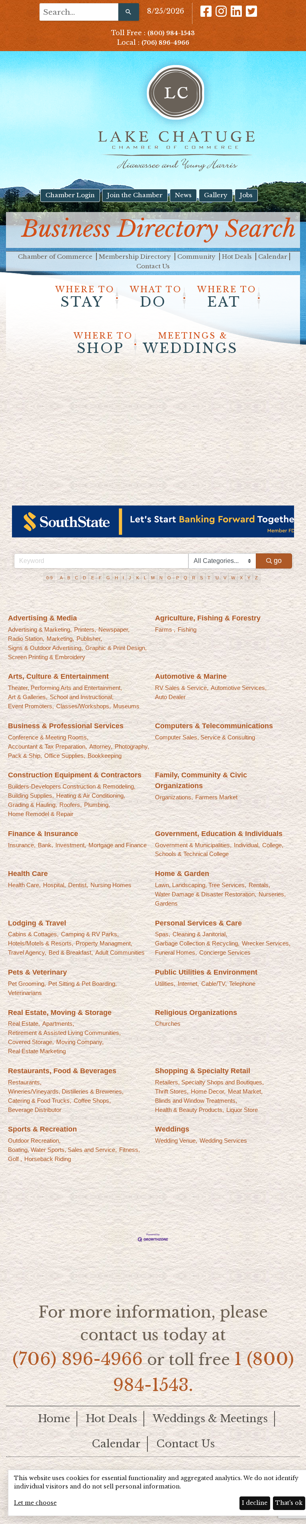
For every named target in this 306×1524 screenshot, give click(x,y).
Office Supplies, (64, 755)
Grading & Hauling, (32, 804)
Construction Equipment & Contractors (74, 775)
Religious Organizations (196, 1013)
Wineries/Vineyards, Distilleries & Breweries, (66, 1091)
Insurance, (21, 845)
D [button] (84, 577)
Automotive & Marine (191, 676)
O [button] (169, 577)
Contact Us (153, 266)
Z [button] (256, 577)
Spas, (162, 934)
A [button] (61, 577)
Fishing (187, 629)
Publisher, (89, 638)
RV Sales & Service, (181, 687)
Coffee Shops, (92, 1100)
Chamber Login (70, 195)
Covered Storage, (31, 1041)
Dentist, (78, 885)
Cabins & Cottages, (33, 934)
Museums (126, 706)
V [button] (225, 577)
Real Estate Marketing (37, 1051)
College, (272, 845)
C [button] (76, 577)
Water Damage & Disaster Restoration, (205, 894)
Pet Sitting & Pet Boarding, (82, 983)
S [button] (201, 577)
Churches (167, 1023)
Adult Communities (120, 952)
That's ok (288, 1502)
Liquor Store (242, 1109)
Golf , (15, 1158)
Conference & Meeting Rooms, (48, 737)
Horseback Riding (47, 1158)
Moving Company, (80, 1041)
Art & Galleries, (27, 697)
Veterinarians (25, 992)
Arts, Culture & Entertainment (58, 676)
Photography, (132, 746)
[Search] (128, 12)
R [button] (193, 577)
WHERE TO (84, 297)
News (183, 195)
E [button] (92, 577)
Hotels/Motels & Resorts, (40, 943)
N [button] (161, 577)
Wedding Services (223, 1140)
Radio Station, (26, 638)
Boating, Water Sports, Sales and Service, (62, 1149)
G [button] (108, 577)
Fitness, (129, 1149)
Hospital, (54, 885)
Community (197, 256)
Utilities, (165, 983)
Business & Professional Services (66, 726)
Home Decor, (208, 1091)
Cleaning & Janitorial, (200, 934)
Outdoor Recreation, (34, 1140)
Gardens (166, 903)
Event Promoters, (31, 706)
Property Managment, (104, 943)
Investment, (70, 845)
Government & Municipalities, (193, 845)
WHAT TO (156, 297)
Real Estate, (24, 1023)
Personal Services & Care (198, 923)
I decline (254, 1502)
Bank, (45, 845)
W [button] (233, 577)
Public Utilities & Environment (206, 972)
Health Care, (24, 885)
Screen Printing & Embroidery (46, 657)
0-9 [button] (49, 577)
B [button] (68, 577)
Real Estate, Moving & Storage (60, 1013)
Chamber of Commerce (56, 256)
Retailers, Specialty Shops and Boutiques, (209, 1082)
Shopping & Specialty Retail (202, 1071)
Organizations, (174, 797)
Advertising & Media (42, 618)
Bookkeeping (105, 755)
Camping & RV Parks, (90, 934)
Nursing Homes (110, 885)
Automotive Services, (239, 687)
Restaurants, (24, 1082)
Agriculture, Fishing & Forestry (208, 618)
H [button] (116, 577)
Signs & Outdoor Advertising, (45, 647)
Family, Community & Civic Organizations (201, 780)
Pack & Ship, (25, 755)
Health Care (28, 874)
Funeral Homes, (176, 952)
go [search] (278, 561)
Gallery (216, 195)
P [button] (177, 577)
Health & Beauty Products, (189, 1109)
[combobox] (78, 12)
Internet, (188, 983)
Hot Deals (237, 256)
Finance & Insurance (43, 834)
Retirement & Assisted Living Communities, (64, 1032)
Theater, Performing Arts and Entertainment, (65, 687)
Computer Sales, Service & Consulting (205, 737)
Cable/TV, (214, 983)
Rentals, (259, 885)
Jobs (246, 195)
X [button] (241, 577)
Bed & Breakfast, (71, 952)
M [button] (153, 577)
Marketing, (60, 638)
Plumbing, (97, 804)
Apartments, (58, 1023)
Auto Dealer (170, 697)
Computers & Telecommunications (214, 726)
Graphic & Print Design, (116, 647)
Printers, (85, 629)
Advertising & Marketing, (40, 629)
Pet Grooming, (27, 983)
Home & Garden (182, 874)
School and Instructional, (82, 697)
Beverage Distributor (34, 1109)
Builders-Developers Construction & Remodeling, (71, 786)
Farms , (165, 629)
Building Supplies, (31, 795)
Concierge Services (225, 952)
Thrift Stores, (171, 1091)
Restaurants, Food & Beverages (62, 1071)
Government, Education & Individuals (218, 834)
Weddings (172, 1129)
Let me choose (35, 1502)
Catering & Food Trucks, (39, 1100)
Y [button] (248, 577)
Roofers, (70, 804)
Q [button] (185, 577)
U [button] (217, 577)
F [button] (100, 577)
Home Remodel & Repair (40, 814)
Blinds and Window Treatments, (196, 1100)
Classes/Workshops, (83, 706)
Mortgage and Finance (117, 845)
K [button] (137, 577)
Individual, (247, 845)
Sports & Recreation (42, 1129)
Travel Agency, (27, 952)
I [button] (123, 577)
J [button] (130, 577)
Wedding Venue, (176, 1140)
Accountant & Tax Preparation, (47, 746)
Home (54, 1418)
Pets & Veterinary (37, 972)
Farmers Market (216, 797)
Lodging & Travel (37, 923)
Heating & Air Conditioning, (90, 795)
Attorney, (100, 746)
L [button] (145, 577)
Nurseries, (272, 894)
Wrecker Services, (266, 943)
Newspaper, (113, 629)
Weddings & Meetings (210, 1418)
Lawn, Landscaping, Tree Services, (200, 885)
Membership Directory (136, 256)
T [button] (209, 577)
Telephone (242, 983)
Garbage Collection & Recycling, (197, 943)
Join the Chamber (135, 195)
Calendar (272, 256)
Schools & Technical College (192, 853)
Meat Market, (245, 1091)
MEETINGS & (190, 344)
